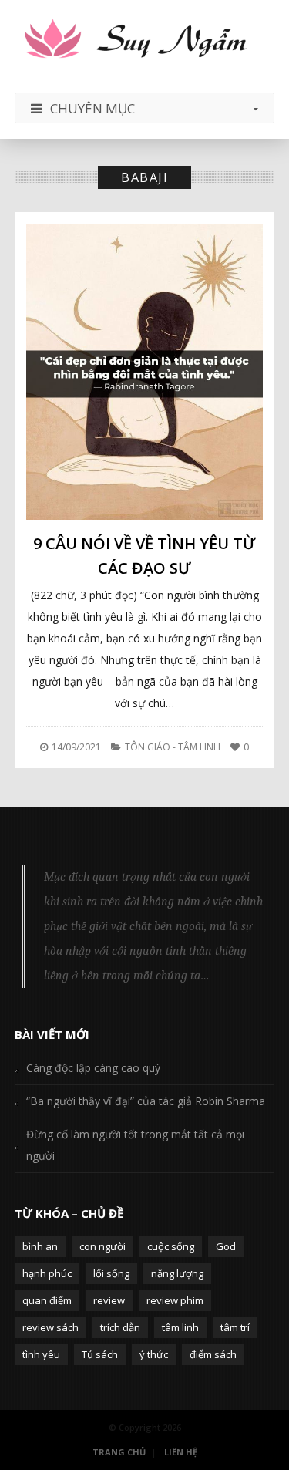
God (226, 1246)
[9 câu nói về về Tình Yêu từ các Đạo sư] (145, 372)
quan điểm (47, 1300)
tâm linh (180, 1327)
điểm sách (213, 1354)
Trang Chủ (119, 1452)
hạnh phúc (47, 1273)
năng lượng (177, 1273)
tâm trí (235, 1327)
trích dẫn (120, 1327)
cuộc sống (170, 1246)
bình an (40, 1246)
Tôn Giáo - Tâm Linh (172, 747)
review (109, 1300)
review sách (50, 1327)
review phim (174, 1300)
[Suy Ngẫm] (145, 40)
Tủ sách (100, 1354)
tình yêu (41, 1354)
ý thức (153, 1354)
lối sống (111, 1273)
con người (102, 1246)
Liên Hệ (180, 1452)
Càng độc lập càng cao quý (93, 1067)
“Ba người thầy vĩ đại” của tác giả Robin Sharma (145, 1101)
